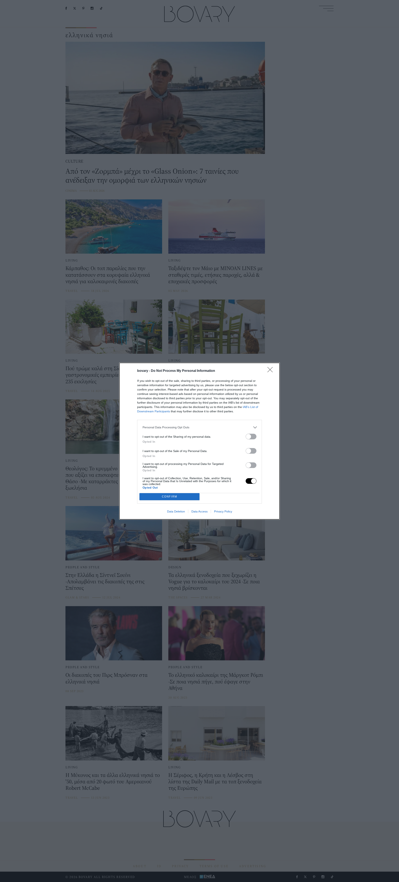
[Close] (271, 371)
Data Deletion (176, 511)
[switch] (251, 436)
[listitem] (199, 427)
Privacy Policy (223, 511)
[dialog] (199, 441)
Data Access (199, 511)
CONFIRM (169, 496)
